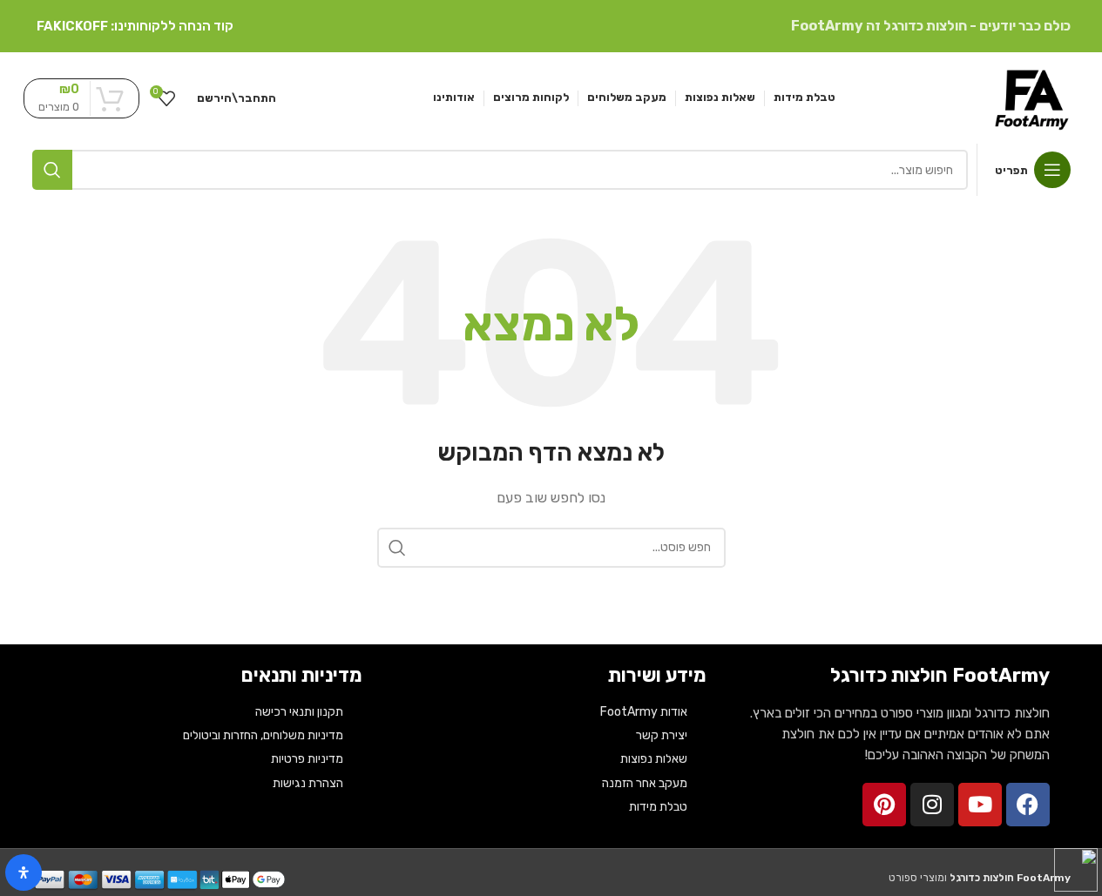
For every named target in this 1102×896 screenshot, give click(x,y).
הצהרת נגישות (308, 783)
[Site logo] (1031, 96)
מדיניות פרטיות (307, 758)
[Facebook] (1028, 804)
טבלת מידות (658, 806)
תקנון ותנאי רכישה (299, 711)
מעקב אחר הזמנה (644, 783)
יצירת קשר (661, 735)
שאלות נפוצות (653, 758)
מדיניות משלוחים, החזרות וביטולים (263, 735)
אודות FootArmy (643, 711)
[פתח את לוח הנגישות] (23, 872)
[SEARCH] (52, 170)
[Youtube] (980, 804)
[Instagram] (932, 804)
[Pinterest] (884, 804)
